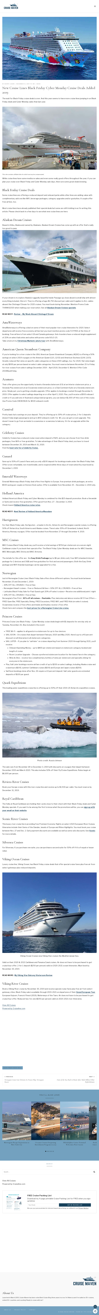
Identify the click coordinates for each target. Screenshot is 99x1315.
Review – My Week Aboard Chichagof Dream (34, 314)
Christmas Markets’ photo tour (31, 341)
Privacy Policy (20, 1309)
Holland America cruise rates (27, 505)
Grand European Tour (85, 992)
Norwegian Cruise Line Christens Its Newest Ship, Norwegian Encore (24, 1079)
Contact (32, 1309)
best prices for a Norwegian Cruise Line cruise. (48, 608)
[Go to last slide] (5, 1125)
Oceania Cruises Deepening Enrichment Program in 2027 (45, 1143)
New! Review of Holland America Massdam (33, 511)
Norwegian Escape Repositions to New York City (16, 1143)
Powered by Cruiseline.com (13, 1008)
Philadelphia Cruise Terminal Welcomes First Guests (74, 1143)
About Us (7, 1309)
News (38, 83)
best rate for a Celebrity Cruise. (24, 448)
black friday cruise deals (12, 1067)
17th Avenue (88, 1311)
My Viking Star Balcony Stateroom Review (33, 975)
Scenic (92, 831)
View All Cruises (9, 1005)
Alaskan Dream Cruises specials (61, 308)
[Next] (93, 1125)
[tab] (45, 1151)
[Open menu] (95, 6)
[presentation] (16, 1121)
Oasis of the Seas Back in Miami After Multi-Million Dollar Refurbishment (75, 1079)
